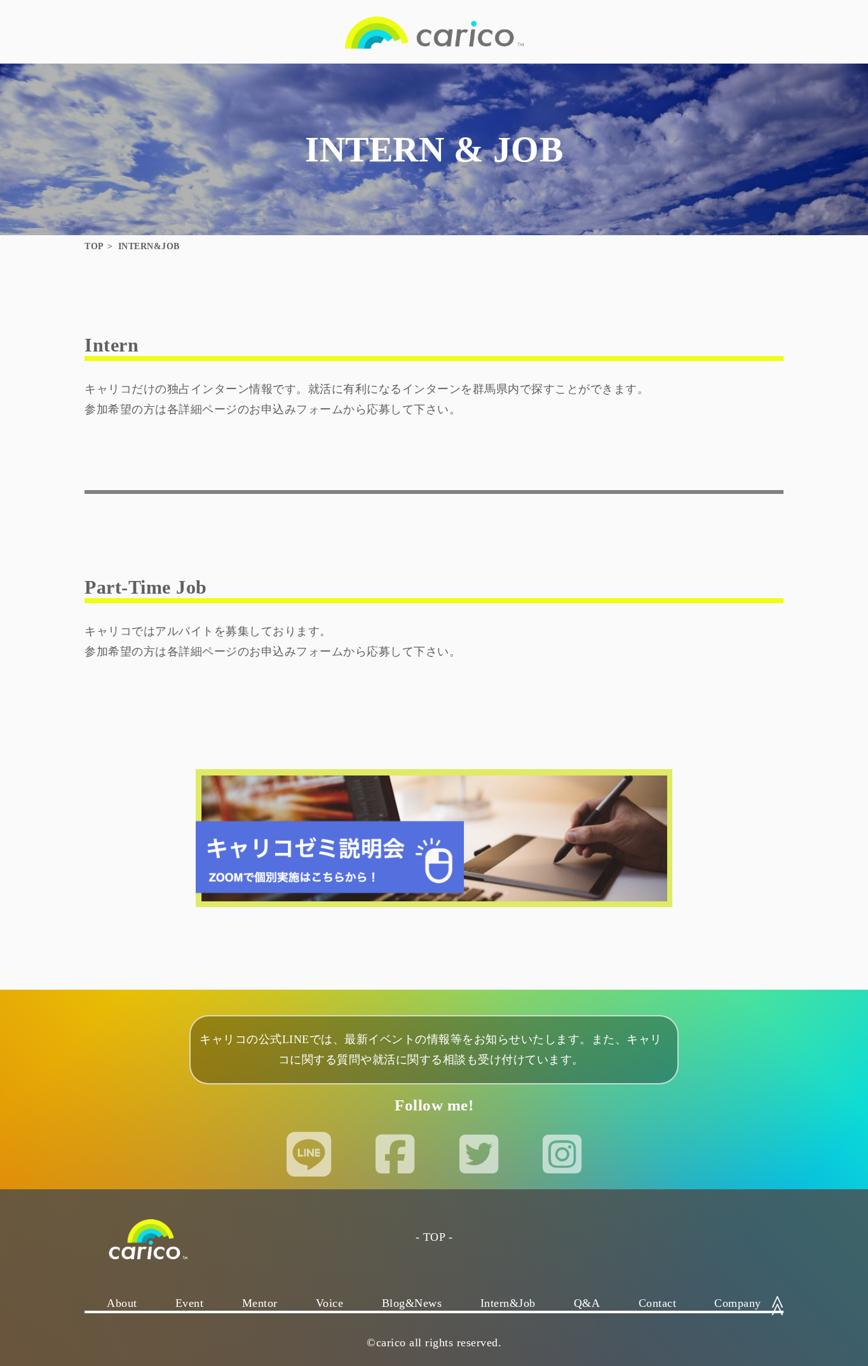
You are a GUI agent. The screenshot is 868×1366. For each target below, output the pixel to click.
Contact (658, 1303)
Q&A (587, 1303)
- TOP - (434, 1237)
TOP (94, 246)
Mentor (260, 1303)
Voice (330, 1303)
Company (737, 1303)
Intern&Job (508, 1303)
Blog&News (412, 1303)
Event (189, 1303)
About (122, 1303)
